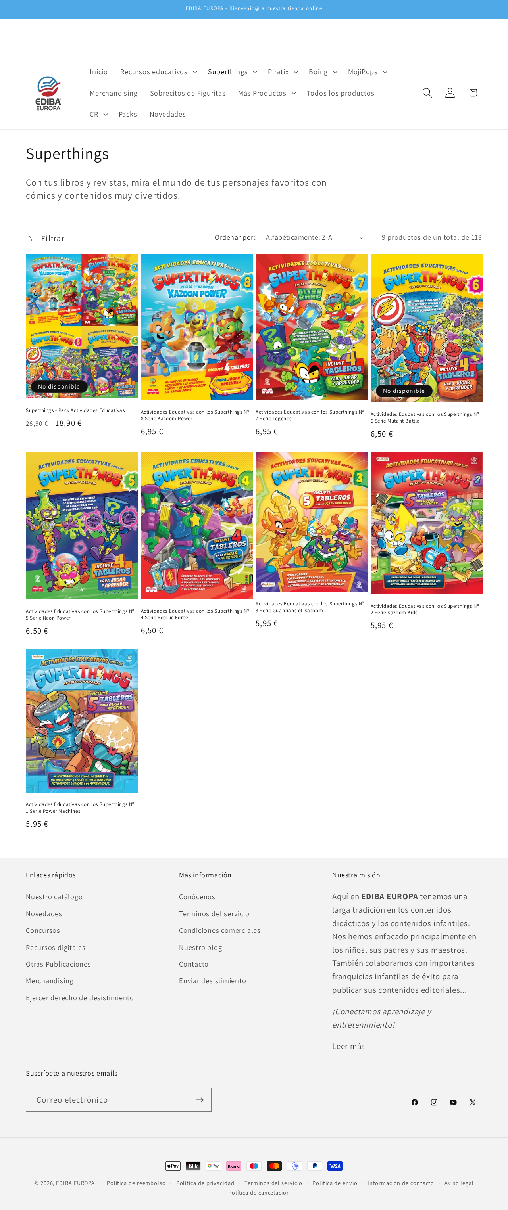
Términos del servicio (214, 913)
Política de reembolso (136, 1183)
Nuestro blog (200, 947)
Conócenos (197, 896)
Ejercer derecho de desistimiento (80, 997)
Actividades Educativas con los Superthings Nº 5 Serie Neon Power (80, 614)
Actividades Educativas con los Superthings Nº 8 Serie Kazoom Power (195, 415)
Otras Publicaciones (58, 964)
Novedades (44, 913)
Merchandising (49, 980)
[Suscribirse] (200, 1100)
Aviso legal (459, 1183)
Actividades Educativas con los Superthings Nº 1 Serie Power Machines (80, 807)
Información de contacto (401, 1183)
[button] (158, 71)
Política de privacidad (205, 1183)
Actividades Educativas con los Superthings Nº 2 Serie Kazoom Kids (425, 609)
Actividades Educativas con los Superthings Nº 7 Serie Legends (310, 415)
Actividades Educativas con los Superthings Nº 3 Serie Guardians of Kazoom (310, 607)
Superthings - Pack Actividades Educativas (75, 410)
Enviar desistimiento (212, 980)
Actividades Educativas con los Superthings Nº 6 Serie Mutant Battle (425, 417)
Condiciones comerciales (220, 930)
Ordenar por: (235, 237)
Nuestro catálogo (54, 896)
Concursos (43, 930)
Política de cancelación (259, 1192)
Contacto (194, 964)
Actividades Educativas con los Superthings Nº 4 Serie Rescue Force (195, 614)
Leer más (348, 1046)
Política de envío (334, 1183)
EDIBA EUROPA (75, 1183)
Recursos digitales (56, 947)
